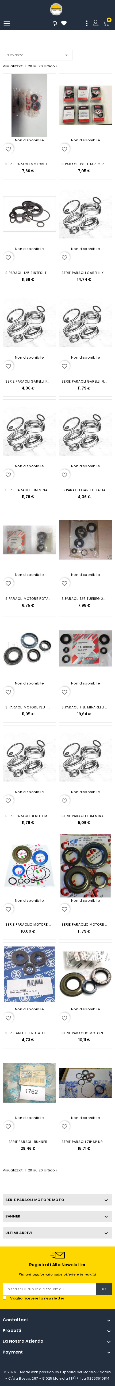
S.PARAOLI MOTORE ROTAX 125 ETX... (28, 598)
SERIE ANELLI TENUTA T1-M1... (28, 1033)
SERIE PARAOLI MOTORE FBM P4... (28, 164)
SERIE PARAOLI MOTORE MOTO (34, 1199)
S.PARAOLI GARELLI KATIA (84, 490)
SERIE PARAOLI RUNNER (28, 1141)
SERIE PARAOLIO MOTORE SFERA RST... (84, 924)
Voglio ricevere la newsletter (37, 1298)
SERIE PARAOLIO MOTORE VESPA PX (84, 1033)
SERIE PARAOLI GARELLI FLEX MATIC (84, 381)
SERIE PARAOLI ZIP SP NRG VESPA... (84, 1141)
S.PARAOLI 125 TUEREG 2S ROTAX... (84, 598)
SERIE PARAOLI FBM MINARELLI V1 (28, 490)
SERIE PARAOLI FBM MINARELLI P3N (84, 816)
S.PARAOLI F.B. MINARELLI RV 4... (84, 707)
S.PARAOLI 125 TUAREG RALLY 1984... (84, 164)
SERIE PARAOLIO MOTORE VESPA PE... (28, 924)
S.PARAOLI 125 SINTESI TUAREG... (28, 272)
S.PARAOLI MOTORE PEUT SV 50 (28, 707)
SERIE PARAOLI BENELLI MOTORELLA (28, 816)
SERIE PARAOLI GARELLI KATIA (84, 272)
